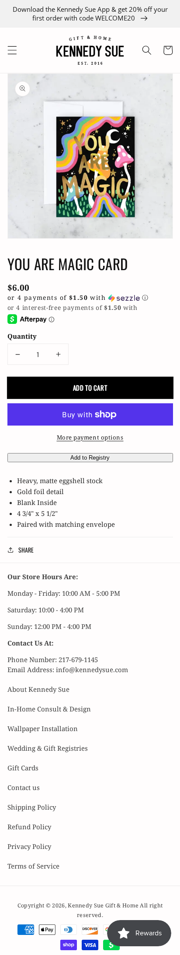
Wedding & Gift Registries (47, 748)
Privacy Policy (29, 846)
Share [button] (26, 549)
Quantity (22, 336)
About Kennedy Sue (38, 689)
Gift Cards (22, 767)
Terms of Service (33, 866)
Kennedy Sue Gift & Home (104, 905)
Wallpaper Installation (42, 728)
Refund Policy (29, 826)
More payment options (90, 437)
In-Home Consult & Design (49, 708)
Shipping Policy (31, 807)
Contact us (23, 787)
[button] (11, 50)
